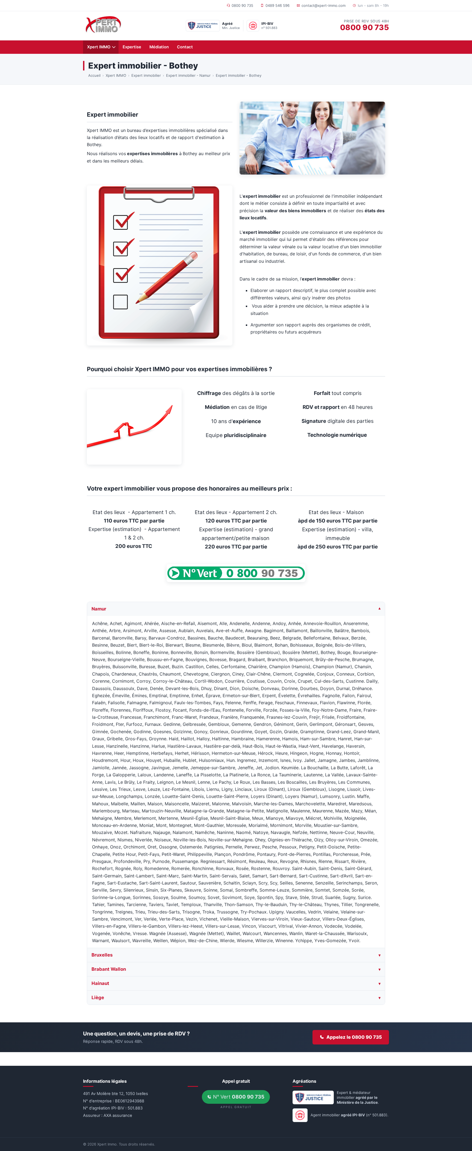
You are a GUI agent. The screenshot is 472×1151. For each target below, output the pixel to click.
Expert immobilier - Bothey (238, 75)
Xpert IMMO (98, 47)
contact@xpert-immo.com (324, 5)
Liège (98, 997)
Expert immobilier (146, 75)
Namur (99, 609)
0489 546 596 (278, 5)
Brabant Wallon (109, 969)
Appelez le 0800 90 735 (354, 1037)
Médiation (159, 47)
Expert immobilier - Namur (188, 75)
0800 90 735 (242, 5)
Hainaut (100, 983)
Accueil (94, 75)
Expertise (132, 47)
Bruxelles (102, 955)
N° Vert (238, 1097)
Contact (185, 47)
